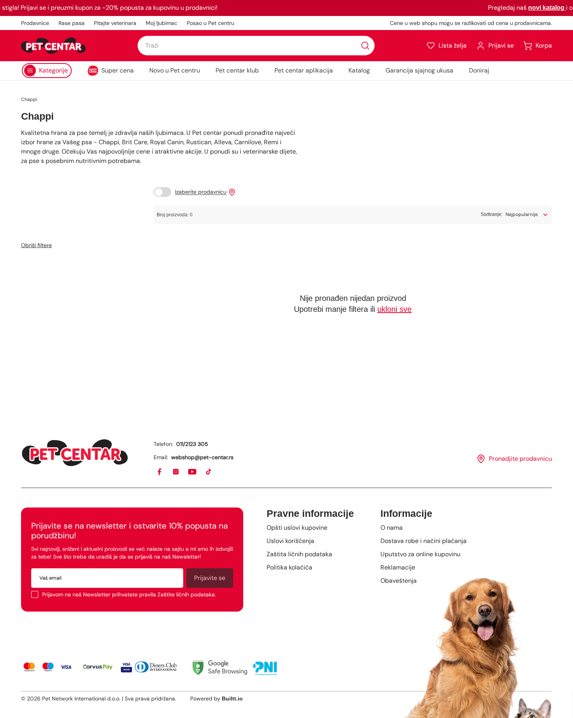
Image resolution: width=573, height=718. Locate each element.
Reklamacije (397, 567)
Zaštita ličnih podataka (299, 554)
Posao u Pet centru (210, 23)
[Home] (75, 452)
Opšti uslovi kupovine (297, 527)
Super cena (117, 70)
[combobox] (256, 45)
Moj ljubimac (161, 23)
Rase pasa (71, 23)
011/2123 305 (192, 443)
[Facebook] (160, 472)
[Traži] (365, 45)
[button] (446, 45)
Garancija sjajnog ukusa (419, 70)
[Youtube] (192, 472)
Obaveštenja (398, 581)
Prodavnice (35, 23)
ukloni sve (394, 309)
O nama (391, 527)
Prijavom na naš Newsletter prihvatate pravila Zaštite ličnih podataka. (129, 594)
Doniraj (479, 70)
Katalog (359, 70)
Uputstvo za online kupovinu (420, 554)
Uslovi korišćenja (290, 541)
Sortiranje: (491, 214)
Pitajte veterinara (115, 23)
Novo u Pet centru (174, 70)
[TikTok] (209, 472)
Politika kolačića (289, 567)
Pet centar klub (237, 70)
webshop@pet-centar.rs (202, 457)
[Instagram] (176, 472)
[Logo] (53, 45)
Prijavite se (209, 578)
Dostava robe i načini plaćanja (423, 541)
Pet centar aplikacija (303, 70)
